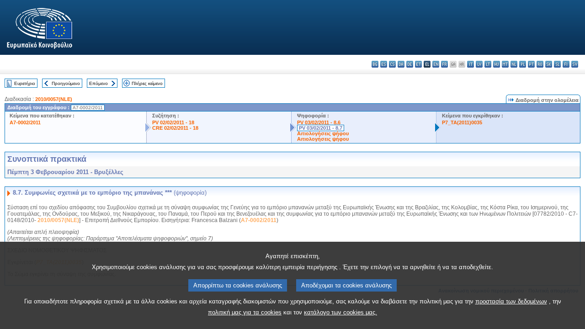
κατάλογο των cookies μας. (340, 312)
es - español (383, 64)
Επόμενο (98, 83)
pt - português (531, 64)
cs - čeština (392, 64)
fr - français (444, 64)
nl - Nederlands (514, 64)
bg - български (375, 64)
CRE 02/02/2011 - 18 (175, 128)
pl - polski (522, 64)
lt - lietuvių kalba (487, 64)
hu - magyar (496, 64)
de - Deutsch (409, 64)
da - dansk (401, 64)
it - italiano (470, 64)
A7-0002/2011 (25, 122)
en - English (435, 64)
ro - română (540, 64)
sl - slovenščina (557, 64)
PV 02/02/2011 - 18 (173, 122)
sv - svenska (574, 64)
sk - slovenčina (548, 64)
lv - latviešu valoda (479, 64)
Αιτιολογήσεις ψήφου (323, 133)
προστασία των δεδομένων (511, 301)
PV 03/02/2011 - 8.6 (318, 122)
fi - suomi (566, 64)
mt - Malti (505, 64)
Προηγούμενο (66, 83)
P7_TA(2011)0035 (462, 122)
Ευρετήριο (24, 83)
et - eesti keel (418, 64)
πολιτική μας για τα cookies (245, 312)
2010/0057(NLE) (53, 99)
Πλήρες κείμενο (147, 83)
